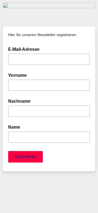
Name (14, 127)
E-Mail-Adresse (25, 49)
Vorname (17, 75)
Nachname (19, 101)
